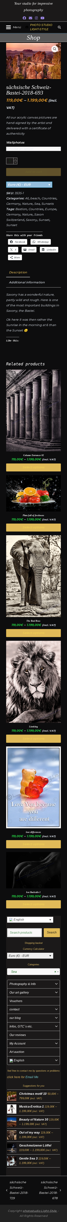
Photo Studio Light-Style (41, 27)
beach (35, 198)
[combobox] (33, 971)
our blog (15, 1017)
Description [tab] (18, 272)
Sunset (44, 220)
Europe (50, 209)
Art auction (16, 1051)
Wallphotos (15, 142)
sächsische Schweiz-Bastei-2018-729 (17, 1190)
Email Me (32, 1077)
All (27, 198)
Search (52, 932)
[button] (13, 27)
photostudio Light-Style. (40, 1211)
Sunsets (47, 203)
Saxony (31, 220)
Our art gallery (19, 992)
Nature (27, 203)
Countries (49, 198)
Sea (37, 203)
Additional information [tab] (27, 282)
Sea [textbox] (32, 971)
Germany (13, 203)
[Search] (59, 27)
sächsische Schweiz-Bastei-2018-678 (46, 1190)
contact (14, 1009)
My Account (17, 1043)
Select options (33, 467)
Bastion (21, 209)
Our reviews (17, 1035)
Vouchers (16, 1001)
